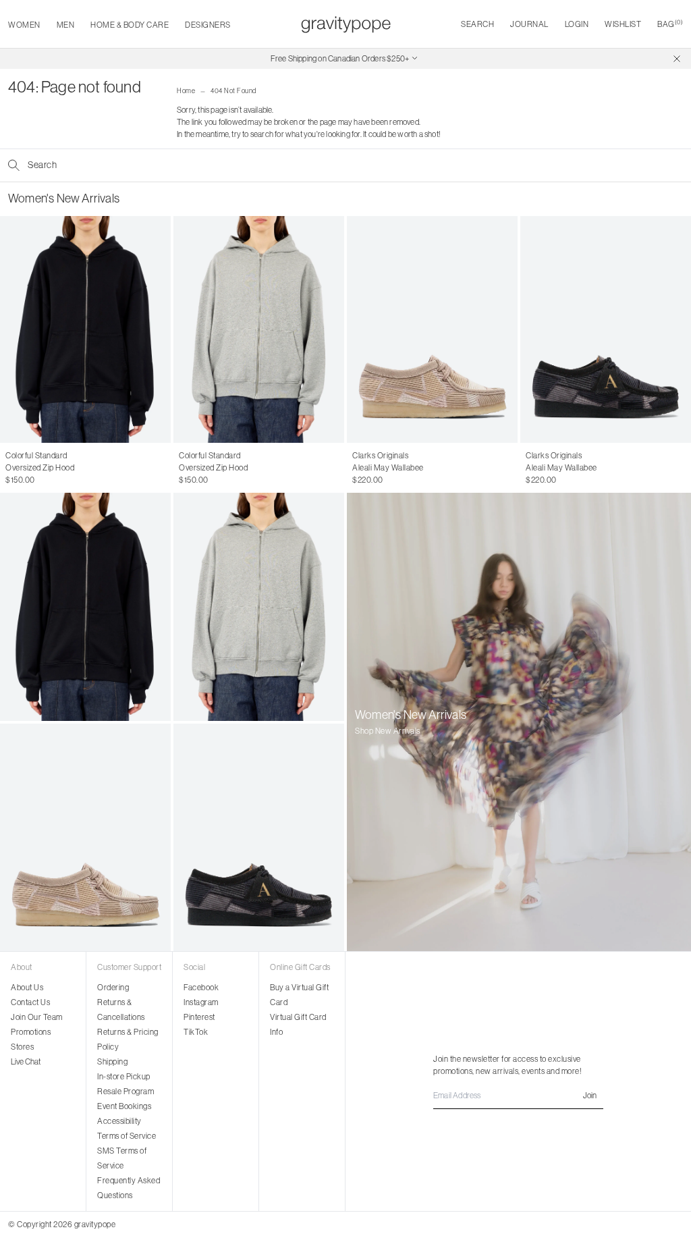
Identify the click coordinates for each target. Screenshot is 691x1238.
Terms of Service (126, 1136)
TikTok (196, 1032)
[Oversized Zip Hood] (85, 329)
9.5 (437, 468)
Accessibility (119, 1121)
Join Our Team (37, 1017)
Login (577, 24)
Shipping (112, 1061)
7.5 (384, 468)
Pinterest (199, 1017)
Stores (22, 1047)
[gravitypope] (346, 24)
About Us (27, 987)
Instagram (201, 1002)
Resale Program (125, 1091)
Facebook (201, 987)
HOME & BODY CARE (129, 25)
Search (477, 24)
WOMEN (24, 25)
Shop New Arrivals (387, 731)
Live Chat (25, 1061)
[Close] (677, 59)
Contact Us (30, 1002)
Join (590, 1095)
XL (58, 468)
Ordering (113, 987)
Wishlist (623, 24)
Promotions (31, 1032)
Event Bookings (124, 1106)
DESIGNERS (208, 25)
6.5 (358, 468)
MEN (66, 25)
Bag (670, 24)
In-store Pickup (123, 1076)
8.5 (410, 468)
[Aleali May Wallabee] (432, 329)
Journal (529, 24)
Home (186, 90)
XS (10, 468)
